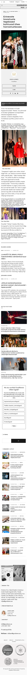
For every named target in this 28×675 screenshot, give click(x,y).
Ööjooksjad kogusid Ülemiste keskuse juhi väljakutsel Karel (17, 456)
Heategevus (7, 250)
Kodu (4, 11)
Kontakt (14, 641)
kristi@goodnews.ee (12, 615)
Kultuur (12, 11)
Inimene (21, 547)
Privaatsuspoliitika (6, 630)
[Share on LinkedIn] (15, 93)
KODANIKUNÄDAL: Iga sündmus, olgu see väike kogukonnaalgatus (17, 520)
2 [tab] (4, 655)
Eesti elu (8, 11)
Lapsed (21, 494)
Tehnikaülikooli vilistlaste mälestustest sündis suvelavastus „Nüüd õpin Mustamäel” (12, 352)
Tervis (21, 462)
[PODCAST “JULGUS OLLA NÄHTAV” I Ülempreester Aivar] (7, 573)
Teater (16, 11)
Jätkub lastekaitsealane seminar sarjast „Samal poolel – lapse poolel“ (14, 285)
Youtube (22, 2)
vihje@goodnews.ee (7, 601)
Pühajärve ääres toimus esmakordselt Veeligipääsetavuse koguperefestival (17, 531)
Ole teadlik (22, 484)
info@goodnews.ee (6, 624)
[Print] (17, 93)
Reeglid (11, 640)
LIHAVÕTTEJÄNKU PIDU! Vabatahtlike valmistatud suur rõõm (13, 257)
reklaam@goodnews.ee (14, 633)
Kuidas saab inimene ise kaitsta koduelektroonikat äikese (17, 509)
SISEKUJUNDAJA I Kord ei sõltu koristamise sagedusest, (17, 541)
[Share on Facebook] (10, 93)
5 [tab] (9, 655)
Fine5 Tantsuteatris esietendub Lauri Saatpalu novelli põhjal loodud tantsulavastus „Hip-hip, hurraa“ (13, 376)
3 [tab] (6, 655)
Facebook (12, 2)
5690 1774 (10, 613)
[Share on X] (13, 93)
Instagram (17, 2)
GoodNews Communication (14, 670)
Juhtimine (22, 472)
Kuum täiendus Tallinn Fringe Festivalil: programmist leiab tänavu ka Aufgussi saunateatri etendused (13, 329)
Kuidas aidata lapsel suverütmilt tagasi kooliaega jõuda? (16, 466)
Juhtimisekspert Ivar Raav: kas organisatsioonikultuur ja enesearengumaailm (17, 477)
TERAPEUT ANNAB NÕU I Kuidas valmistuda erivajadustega (18, 498)
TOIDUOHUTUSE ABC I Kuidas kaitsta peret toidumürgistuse (17, 488)
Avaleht (5, 640)
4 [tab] (7, 655)
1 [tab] (3, 655)
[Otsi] (18, 441)
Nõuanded (22, 537)
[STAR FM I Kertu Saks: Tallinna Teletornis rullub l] (19, 573)
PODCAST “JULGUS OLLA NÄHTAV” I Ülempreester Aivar (16, 551)
